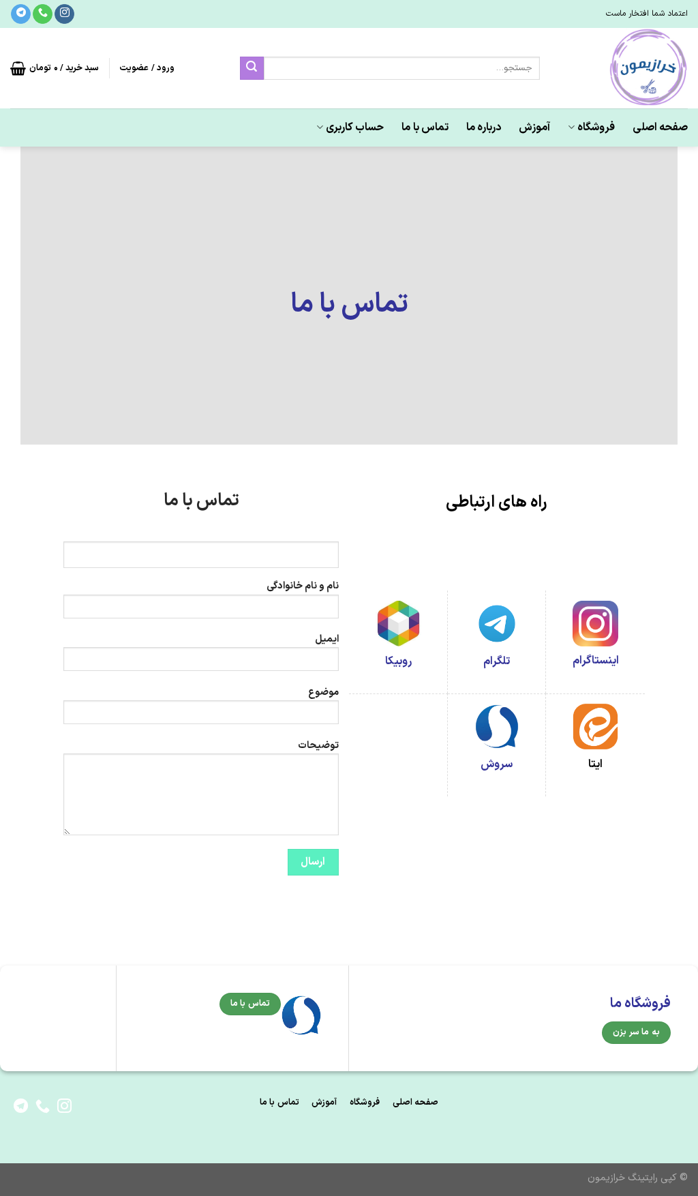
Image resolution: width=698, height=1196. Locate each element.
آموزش (534, 127)
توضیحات (318, 745)
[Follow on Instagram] (64, 14)
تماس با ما (425, 127)
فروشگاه (596, 127)
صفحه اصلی (660, 127)
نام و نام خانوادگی (303, 586)
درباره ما (483, 127)
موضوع (323, 692)
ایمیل (327, 639)
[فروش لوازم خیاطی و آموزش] (624, 68)
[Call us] (42, 14)
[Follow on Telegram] (21, 14)
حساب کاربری (355, 127)
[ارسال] (251, 68)
